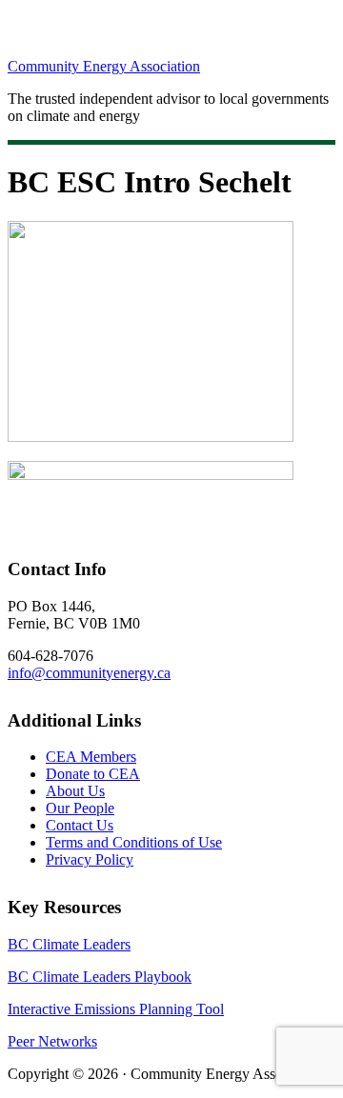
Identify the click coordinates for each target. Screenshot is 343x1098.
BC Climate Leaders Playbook (100, 976)
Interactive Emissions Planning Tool (116, 1009)
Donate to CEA (93, 774)
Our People (80, 808)
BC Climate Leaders (69, 944)
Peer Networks (52, 1041)
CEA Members (91, 757)
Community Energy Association (104, 66)
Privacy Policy (89, 859)
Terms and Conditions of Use (134, 842)
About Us (75, 791)
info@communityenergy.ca (89, 673)
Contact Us (79, 825)
